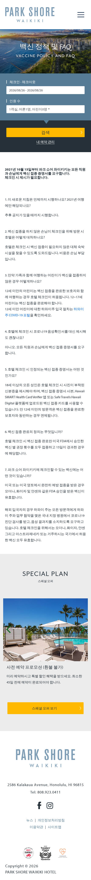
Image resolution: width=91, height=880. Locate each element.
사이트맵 (54, 827)
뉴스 (29, 820)
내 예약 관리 (45, 142)
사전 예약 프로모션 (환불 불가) (35, 667)
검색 (45, 132)
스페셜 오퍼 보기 (44, 708)
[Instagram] (50, 805)
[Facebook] (39, 805)
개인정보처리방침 (51, 820)
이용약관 (36, 827)
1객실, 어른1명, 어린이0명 (28, 109)
